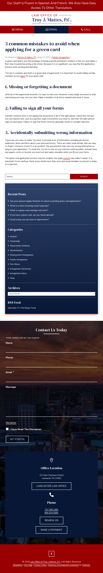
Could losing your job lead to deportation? (29, 219)
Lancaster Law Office (51, 486)
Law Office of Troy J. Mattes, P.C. (45, 561)
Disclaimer (11, 422)
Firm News (15, 264)
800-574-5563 (51, 512)
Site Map (28, 565)
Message (11, 387)
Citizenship (15, 241)
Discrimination (16, 250)
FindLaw (86, 565)
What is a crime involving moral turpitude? (29, 205)
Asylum (13, 236)
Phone (9, 357)
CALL (87, 29)
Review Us (51, 520)
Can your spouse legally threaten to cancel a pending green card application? (46, 201)
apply (22, 76)
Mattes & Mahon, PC (26, 57)
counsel (66, 158)
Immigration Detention (20, 269)
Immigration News (18, 273)
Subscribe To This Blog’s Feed (22, 308)
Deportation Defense (20, 245)
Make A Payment (51, 529)
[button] (17, 29)
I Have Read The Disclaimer (25, 429)
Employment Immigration (21, 255)
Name (9, 342)
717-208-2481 (51, 509)
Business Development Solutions (63, 565)
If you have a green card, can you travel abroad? (32, 215)
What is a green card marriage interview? (29, 210)
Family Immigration (60, 57)
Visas (12, 278)
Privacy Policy (40, 565)
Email (53, 29)
